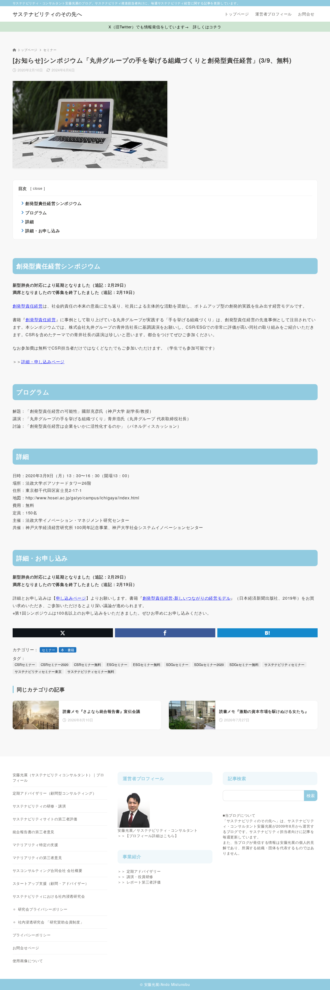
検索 (311, 795)
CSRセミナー (25, 664)
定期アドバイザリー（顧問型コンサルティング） (55, 793)
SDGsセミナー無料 (244, 664)
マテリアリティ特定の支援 (36, 844)
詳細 (29, 222)
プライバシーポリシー (32, 934)
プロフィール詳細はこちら (152, 835)
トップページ (27, 49)
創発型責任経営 (28, 306)
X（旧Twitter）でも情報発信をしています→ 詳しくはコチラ (165, 26)
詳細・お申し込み (42, 231)
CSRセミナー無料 (87, 664)
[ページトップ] (318, 978)
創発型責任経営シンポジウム (53, 203)
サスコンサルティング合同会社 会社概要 (47, 870)
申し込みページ (71, 598)
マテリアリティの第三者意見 (37, 857)
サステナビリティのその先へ (47, 13)
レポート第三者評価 (144, 882)
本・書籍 (67, 649)
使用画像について (28, 960)
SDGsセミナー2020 (209, 664)
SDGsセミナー (177, 664)
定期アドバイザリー (144, 871)
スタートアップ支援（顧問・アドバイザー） (51, 883)
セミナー (49, 49)
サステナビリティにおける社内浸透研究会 (49, 896)
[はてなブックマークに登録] (267, 632)
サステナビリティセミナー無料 (90, 671)
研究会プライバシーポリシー (43, 909)
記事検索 (237, 778)
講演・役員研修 (140, 876)
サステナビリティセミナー (284, 664)
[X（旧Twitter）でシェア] (63, 632)
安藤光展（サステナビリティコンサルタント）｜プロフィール (58, 777)
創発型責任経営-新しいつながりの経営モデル (187, 598)
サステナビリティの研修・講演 (39, 805)
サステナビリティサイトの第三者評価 (45, 818)
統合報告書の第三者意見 (34, 831)
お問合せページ (26, 947)
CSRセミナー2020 (54, 664)
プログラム (36, 213)
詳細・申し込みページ (42, 362)
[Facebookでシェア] (165, 632)
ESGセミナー (117, 664)
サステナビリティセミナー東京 (38, 671)
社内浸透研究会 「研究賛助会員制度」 (51, 922)
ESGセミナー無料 (146, 664)
